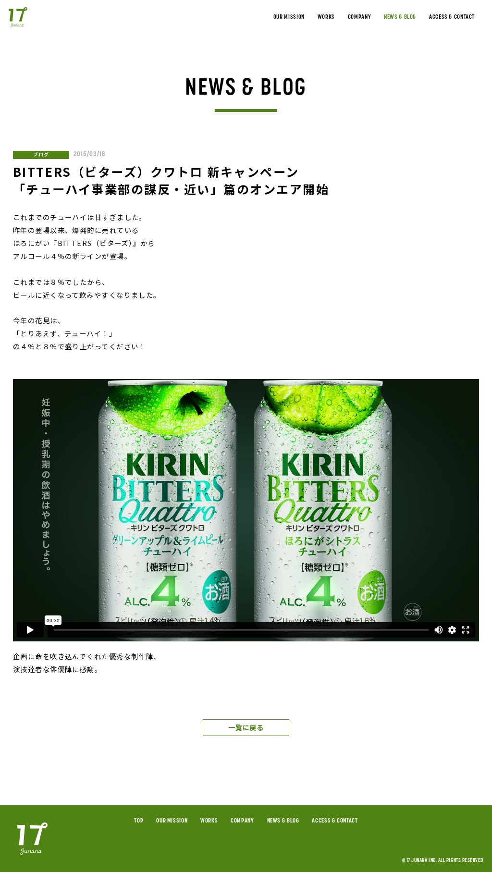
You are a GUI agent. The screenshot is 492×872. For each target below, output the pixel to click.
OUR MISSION (289, 17)
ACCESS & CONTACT (452, 17)
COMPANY (359, 17)
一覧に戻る (246, 727)
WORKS (326, 17)
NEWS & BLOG (400, 17)
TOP (138, 821)
